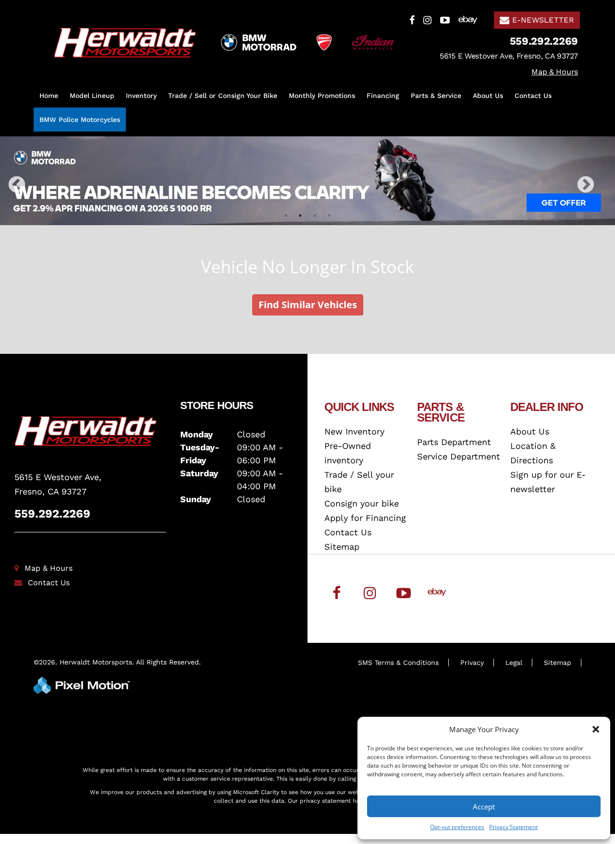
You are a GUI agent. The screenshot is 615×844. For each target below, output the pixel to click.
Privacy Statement (513, 827)
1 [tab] (286, 215)
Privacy (472, 662)
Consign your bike (361, 503)
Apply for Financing (365, 518)
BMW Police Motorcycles (79, 119)
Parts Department (454, 442)
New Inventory (354, 431)
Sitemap (341, 547)
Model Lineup (92, 95)
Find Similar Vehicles (307, 304)
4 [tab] (329, 215)
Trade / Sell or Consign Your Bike (222, 95)
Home (48, 95)
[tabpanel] (307, 180)
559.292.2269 (52, 513)
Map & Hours (49, 568)
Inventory (141, 95)
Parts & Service (436, 95)
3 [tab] (315, 215)
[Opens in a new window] (412, 19)
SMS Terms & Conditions (398, 662)
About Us (488, 95)
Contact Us (533, 95)
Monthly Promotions (322, 95)
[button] (596, 729)
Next (601, 191)
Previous (37, 191)
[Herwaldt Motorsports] (90, 431)
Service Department (458, 456)
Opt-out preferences (457, 827)
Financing (383, 95)
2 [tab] (300, 215)
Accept (484, 806)
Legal (513, 662)
